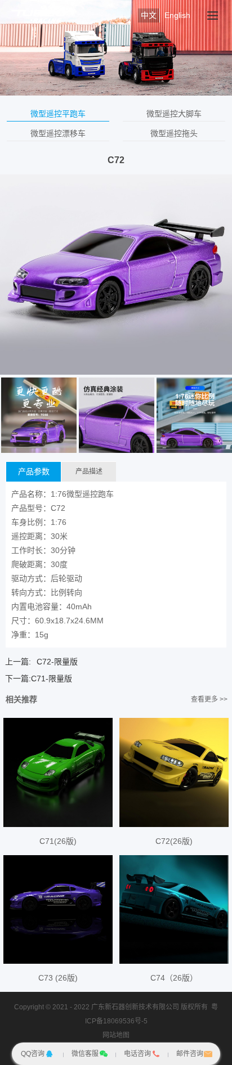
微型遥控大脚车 (174, 113)
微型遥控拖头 (174, 133)
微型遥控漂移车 (58, 133)
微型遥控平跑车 (58, 113)
